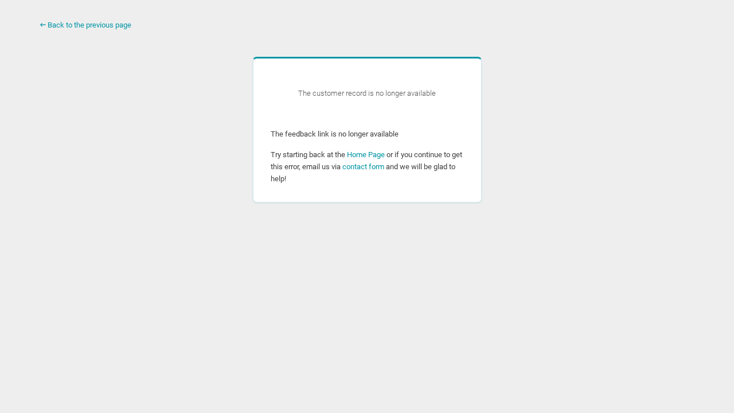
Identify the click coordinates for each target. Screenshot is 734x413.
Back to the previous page (88, 25)
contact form (363, 166)
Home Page (366, 154)
